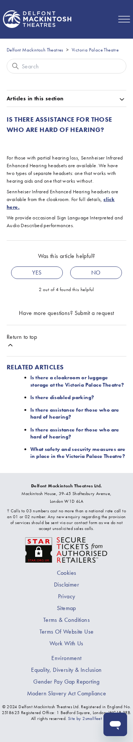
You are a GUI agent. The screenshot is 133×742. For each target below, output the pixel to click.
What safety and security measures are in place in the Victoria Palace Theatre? (78, 452)
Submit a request (94, 313)
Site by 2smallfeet (85, 718)
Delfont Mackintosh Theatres (35, 50)
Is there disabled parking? (62, 397)
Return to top (22, 337)
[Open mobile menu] (124, 19)
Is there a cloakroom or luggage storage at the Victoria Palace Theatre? (77, 381)
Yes (36, 272)
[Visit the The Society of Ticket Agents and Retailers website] (66, 549)
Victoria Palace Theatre (95, 50)
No (96, 272)
